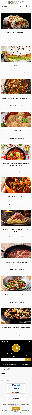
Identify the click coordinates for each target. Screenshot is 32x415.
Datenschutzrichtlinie (24, 361)
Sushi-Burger (16, 65)
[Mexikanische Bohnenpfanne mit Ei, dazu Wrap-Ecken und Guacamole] (16, 152)
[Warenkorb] (29, 6)
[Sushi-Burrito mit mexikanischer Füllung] (16, 21)
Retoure (18, 404)
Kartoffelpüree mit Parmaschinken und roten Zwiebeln (16, 230)
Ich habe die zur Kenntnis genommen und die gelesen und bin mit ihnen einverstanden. (16, 365)
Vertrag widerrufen (16, 408)
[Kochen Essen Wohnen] (7, 368)
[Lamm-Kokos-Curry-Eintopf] (16, 185)
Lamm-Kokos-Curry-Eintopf (16, 196)
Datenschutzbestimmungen (11, 364)
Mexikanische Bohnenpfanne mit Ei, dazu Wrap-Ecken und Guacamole (16, 164)
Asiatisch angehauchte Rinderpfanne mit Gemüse (16, 327)
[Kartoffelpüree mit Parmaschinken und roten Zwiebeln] (16, 218)
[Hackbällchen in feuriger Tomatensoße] (16, 251)
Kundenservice (4, 404)
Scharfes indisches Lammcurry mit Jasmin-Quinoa (16, 98)
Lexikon (27, 404)
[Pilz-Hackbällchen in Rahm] (16, 119)
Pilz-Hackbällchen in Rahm (16, 131)
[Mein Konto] (26, 6)
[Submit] (28, 359)
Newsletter (13, 405)
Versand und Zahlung (12, 404)
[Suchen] (20, 6)
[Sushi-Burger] (16, 54)
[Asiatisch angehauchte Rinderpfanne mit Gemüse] (16, 316)
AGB (28, 364)
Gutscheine (18, 405)
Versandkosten (21, 410)
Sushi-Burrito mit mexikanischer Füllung (16, 32)
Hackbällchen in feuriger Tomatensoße (16, 262)
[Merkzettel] (23, 6)
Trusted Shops (22, 404)
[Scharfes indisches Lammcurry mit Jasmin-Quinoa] (16, 87)
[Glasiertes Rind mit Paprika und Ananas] (16, 283)
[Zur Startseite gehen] (16, 2)
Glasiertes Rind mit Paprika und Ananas (16, 295)
